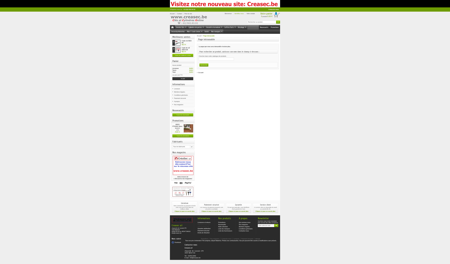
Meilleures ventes (181, 36)
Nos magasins (178, 104)
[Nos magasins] (182, 165)
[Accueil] (172, 27)
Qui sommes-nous (244, 222)
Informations (178, 84)
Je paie (183, 78)
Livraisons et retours (204, 222)
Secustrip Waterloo (178, 32)
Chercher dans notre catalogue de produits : (213, 56)
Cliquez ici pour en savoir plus (185, 211)
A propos (177, 101)
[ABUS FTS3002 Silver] (188, 128)
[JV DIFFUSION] (188, 20)
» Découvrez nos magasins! (183, 179)
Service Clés (180, 27)
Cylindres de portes (195, 27)
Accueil (199, 36)
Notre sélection (223, 227)
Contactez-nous (273, 9)
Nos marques (215, 32)
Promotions (275, 27)
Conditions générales (181, 95)
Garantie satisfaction (204, 228)
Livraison (177, 89)
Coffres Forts (229, 27)
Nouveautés (264, 27)
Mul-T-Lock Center (193, 32)
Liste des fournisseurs (225, 231)
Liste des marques (224, 229)
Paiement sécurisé (180, 98)
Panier (175, 61)
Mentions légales (179, 92)
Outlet (207, 32)
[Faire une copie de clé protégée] (182, 192)
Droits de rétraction (204, 233)
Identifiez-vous (239, 13)
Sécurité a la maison (213, 27)
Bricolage (241, 27)
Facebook (178, 242)
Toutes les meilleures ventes (183, 55)
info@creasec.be (195, 258)
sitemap (257, 239)
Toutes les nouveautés (182, 115)
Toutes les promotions (183, 136)
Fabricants (177, 141)
